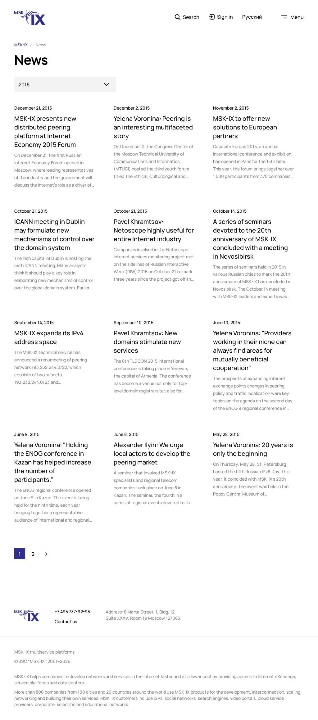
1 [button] (20, 553)
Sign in (225, 17)
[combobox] (65, 84)
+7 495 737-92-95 (72, 611)
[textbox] (64, 84)
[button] (46, 553)
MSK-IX (21, 45)
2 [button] (33, 553)
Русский (252, 17)
